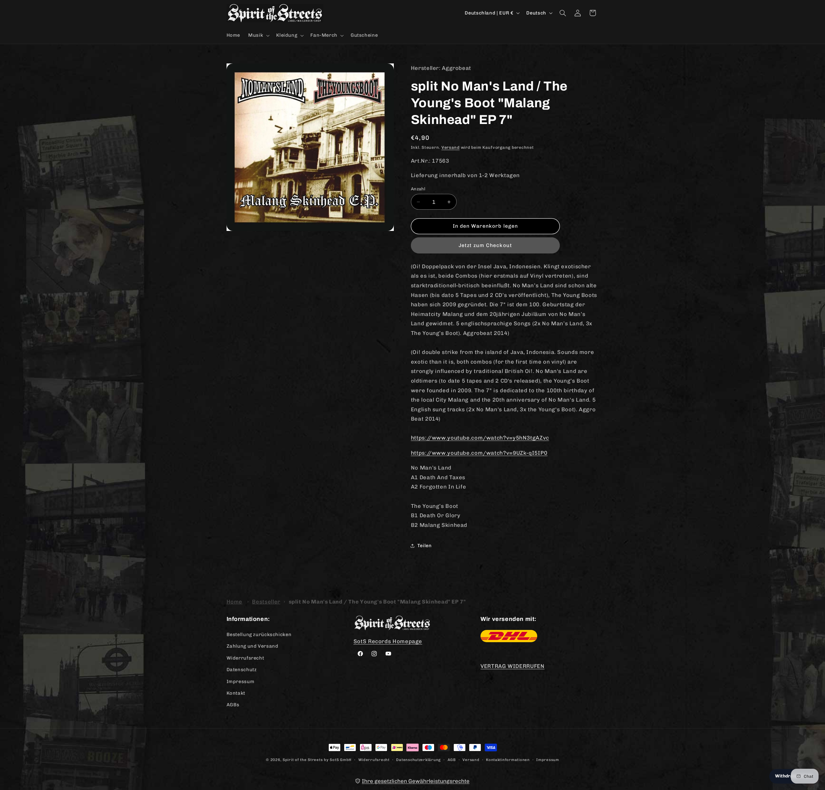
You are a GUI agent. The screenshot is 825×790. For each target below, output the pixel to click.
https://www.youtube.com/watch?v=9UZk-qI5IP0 (479, 453)
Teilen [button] (424, 545)
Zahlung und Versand (252, 646)
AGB (452, 759)
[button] (258, 35)
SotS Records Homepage (388, 641)
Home (235, 601)
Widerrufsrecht (245, 658)
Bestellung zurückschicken (259, 635)
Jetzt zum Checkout (485, 245)
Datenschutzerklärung (418, 759)
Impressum (241, 681)
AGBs (233, 705)
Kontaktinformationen (508, 759)
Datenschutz (242, 670)
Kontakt (236, 693)
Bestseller (266, 601)
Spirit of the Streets (303, 759)
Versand (451, 147)
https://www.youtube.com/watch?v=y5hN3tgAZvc (480, 437)
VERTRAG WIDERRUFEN (512, 666)
